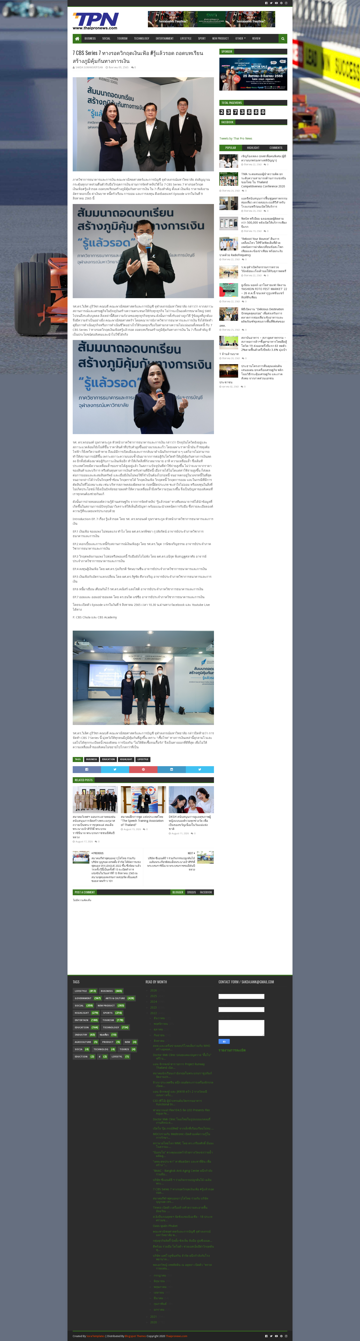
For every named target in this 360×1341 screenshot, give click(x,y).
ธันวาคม (160, 1018)
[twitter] (271, 3)
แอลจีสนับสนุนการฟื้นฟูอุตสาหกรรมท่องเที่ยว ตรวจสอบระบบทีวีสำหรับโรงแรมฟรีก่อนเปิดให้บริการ (264, 202)
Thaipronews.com (176, 1336)
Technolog (101, 1049)
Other (239, 38)
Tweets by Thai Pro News (235, 138)
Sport (202, 38)
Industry (81, 1034)
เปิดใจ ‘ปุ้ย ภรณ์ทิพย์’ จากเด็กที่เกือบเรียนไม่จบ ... (183, 1128)
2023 (154, 1007)
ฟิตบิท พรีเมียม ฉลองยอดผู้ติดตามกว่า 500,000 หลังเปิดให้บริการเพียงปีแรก (264, 222)
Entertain (81, 1020)
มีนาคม (159, 1298)
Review (256, 38)
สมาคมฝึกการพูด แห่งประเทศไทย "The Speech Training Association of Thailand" (142, 821)
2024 (154, 1001)
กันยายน (159, 1035)
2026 (154, 990)
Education (108, 759)
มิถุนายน (160, 1281)
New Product (220, 38)
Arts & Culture (115, 998)
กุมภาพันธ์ (161, 1303)
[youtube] (276, 3)
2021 (154, 1316)
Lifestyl (117, 1056)
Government (83, 998)
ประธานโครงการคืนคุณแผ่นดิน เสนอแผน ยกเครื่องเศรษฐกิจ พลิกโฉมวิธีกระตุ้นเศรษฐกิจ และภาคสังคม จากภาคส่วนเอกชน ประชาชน (251, 374)
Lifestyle (185, 38)
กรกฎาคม (160, 1275)
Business (90, 38)
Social (106, 38)
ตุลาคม (159, 1029)
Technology (141, 38)
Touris (124, 1049)
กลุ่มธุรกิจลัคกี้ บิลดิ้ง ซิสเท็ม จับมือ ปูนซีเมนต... (182, 1240)
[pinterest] (281, 3)
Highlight (126, 759)
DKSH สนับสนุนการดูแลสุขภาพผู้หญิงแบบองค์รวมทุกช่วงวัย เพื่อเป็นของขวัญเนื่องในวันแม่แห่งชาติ (190, 823)
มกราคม (159, 1309)
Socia (78, 1049)
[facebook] (266, 3)
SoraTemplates (95, 1336)
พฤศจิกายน (161, 1023)
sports (107, 1013)
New (127, 1042)
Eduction (81, 1056)
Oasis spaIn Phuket (165, 1226)
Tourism (122, 38)
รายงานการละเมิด (232, 1050)
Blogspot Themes (135, 1336)
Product (108, 1042)
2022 (154, 1013)
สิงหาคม (159, 1040)
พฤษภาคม (160, 1287)
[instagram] (285, 3)
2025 (154, 996)
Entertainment (165, 38)
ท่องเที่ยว (104, 1034)
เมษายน (159, 1292)
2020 (154, 1322)
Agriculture (83, 1042)
